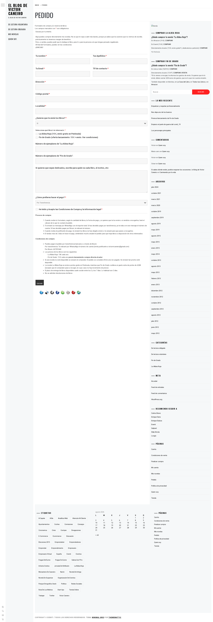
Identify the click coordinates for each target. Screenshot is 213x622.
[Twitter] (42, 293)
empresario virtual (45, 554)
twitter (51, 596)
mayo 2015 (155, 242)
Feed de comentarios (159, 393)
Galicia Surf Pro (77, 560)
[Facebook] (58, 293)
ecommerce (57, 536)
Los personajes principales (161, 130)
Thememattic (114, 617)
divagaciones (76, 530)
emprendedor (59, 542)
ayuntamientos (44, 524)
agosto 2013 (156, 266)
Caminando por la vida (168, 172)
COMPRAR (169, 41)
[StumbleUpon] (79, 293)
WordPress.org (156, 399)
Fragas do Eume (61, 560)
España (59, 554)
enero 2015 (155, 248)
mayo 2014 (155, 254)
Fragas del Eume (44, 560)
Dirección (41, 82)
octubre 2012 (156, 303)
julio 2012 (154, 321)
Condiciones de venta (159, 455)
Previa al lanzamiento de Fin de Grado (165, 118)
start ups (61, 590)
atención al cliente (79, 518)
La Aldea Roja (156, 366)
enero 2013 (155, 285)
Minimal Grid (98, 617)
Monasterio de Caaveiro (47, 572)
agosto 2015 (156, 236)
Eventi (153, 424)
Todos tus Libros (199, 82)
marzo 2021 (155, 199)
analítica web (63, 518)
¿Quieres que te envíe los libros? (51, 118)
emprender (42, 548)
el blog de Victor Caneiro (17, 9)
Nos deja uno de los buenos (161, 112)
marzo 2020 (155, 205)
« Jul (97, 535)
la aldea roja (79, 566)
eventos (79, 554)
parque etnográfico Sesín (47, 584)
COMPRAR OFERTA (180, 73)
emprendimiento (57, 548)
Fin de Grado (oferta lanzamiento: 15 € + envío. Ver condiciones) (68, 137)
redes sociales (76, 584)
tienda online (74, 590)
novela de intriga (75, 572)
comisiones (69, 524)
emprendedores (75, 542)
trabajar (41, 596)
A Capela (42, 518)
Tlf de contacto (100, 68)
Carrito (153, 449)
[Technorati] (63, 293)
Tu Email (40, 68)
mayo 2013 (155, 272)
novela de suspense (46, 578)
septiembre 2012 (157, 309)
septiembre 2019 (157, 218)
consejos (81, 524)
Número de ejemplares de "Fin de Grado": (54, 156)
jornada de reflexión (61, 566)
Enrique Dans (156, 417)
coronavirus (43, 530)
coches (57, 524)
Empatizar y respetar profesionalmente (165, 106)
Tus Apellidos (100, 56)
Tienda (153, 498)
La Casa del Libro (183, 82)
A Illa (51, 518)
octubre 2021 (156, 193)
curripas (64, 530)
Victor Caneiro (64, 596)
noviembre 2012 (157, 297)
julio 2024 (154, 187)
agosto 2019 (156, 224)
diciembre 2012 (156, 291)
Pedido (153, 480)
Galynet (154, 428)
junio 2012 (155, 327)
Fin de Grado (156, 360)
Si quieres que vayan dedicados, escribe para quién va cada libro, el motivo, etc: (72, 168)
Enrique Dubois (156, 421)
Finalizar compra (157, 461)
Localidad (41, 106)
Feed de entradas (157, 387)
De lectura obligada (17, 29)
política (63, 584)
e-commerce (43, 536)
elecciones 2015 (44, 542)
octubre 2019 (156, 211)
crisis (54, 530)
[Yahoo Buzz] (74, 293)
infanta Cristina (44, 566)
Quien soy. (12, 39)
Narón (62, 572)
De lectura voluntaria (18, 24)
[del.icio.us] (47, 293)
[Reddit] (68, 293)
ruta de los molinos (46, 590)
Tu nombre (41, 56)
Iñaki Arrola (155, 432)
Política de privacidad (159, 486)
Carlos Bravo (156, 413)
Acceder (154, 381)
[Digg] (52, 293)
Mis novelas (13, 34)
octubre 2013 (156, 260)
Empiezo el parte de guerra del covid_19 (165, 124)
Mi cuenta (154, 468)
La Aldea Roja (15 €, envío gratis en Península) (60, 134)
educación (70, 536)
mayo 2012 (155, 333)
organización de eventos (66, 578)
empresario (72, 548)
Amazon (154, 85)
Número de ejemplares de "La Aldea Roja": (55, 144)
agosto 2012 (156, 315)
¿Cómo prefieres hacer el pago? (51, 197)
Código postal (43, 94)
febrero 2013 (156, 278)
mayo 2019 (155, 230)
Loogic (153, 436)
